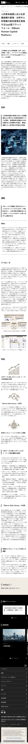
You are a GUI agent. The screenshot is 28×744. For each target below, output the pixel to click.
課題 (9, 44)
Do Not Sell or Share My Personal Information (14, 741)
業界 (2, 690)
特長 (23, 44)
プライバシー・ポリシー (6, 727)
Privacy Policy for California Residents (14, 737)
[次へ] (26, 618)
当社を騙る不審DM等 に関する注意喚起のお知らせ (13, 717)
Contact (5, 584)
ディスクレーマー (4, 724)
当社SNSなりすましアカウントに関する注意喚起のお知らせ (13, 720)
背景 (3, 44)
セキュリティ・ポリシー (16, 724)
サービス (3, 694)
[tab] (12, 617)
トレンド (3, 686)
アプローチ (15, 44)
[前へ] (1, 618)
